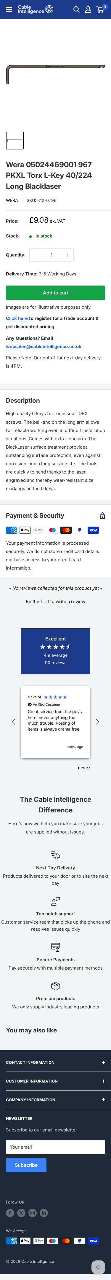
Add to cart (55, 293)
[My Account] (88, 9)
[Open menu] (9, 9)
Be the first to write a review (55, 601)
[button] (55, 601)
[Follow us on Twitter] (21, 1213)
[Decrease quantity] (36, 255)
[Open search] (76, 9)
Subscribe (26, 1165)
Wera (12, 200)
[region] (55, 722)
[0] (100, 9)
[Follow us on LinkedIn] (44, 1213)
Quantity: (16, 255)
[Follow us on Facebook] (10, 1213)
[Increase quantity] (67, 255)
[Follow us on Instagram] (32, 1213)
